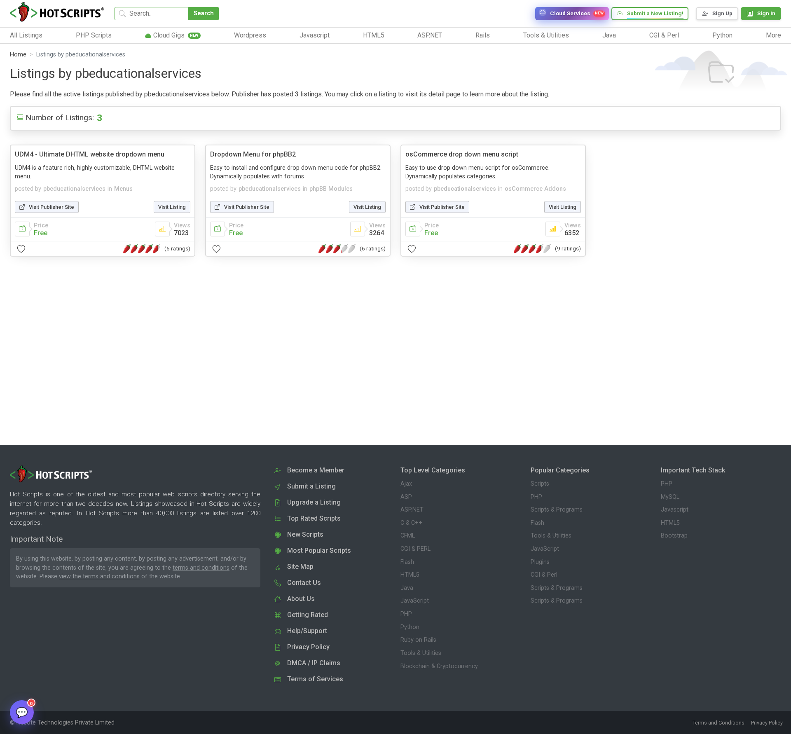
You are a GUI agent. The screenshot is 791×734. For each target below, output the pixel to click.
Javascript (674, 509)
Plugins (540, 562)
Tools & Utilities (420, 653)
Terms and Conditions (718, 723)
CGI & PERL (415, 548)
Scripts (540, 483)
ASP (406, 496)
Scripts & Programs (557, 509)
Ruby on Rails (418, 639)
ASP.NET (412, 509)
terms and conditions (201, 567)
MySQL (670, 496)
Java (406, 587)
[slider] (141, 248)
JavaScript (414, 600)
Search (204, 13)
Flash (407, 562)
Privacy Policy (767, 723)
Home (18, 54)
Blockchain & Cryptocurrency (439, 666)
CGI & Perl (544, 574)
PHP (406, 613)
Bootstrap (674, 535)
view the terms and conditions (99, 576)
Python (409, 627)
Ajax (406, 483)
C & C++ (411, 522)
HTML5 (409, 574)
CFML (407, 535)
